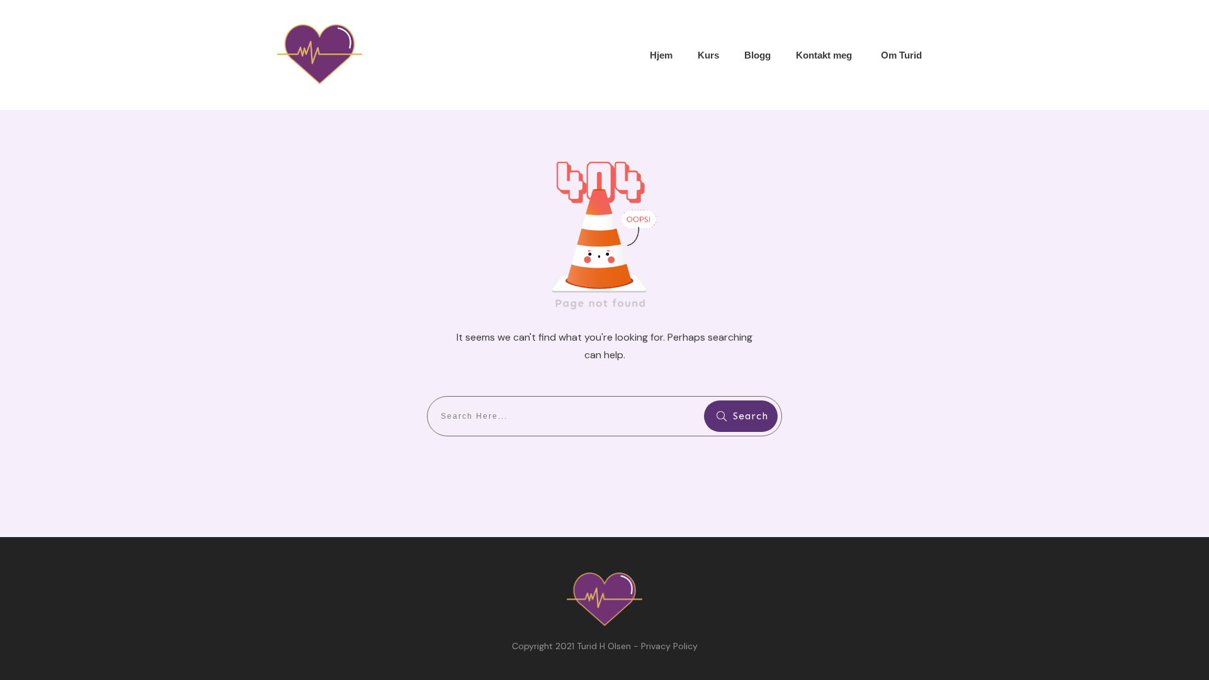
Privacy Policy (669, 646)
